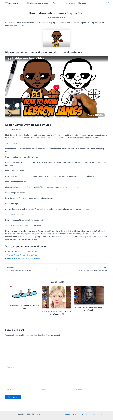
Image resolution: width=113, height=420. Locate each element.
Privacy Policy (77, 414)
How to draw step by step (37, 3)
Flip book (82, 3)
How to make (70, 3)
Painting (56, 3)
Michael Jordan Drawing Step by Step (22, 255)
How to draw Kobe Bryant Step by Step (22, 251)
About (67, 414)
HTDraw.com (11, 3)
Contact (100, 414)
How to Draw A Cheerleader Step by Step (23, 259)
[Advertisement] (56, 351)
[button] (49, 3)
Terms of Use (90, 414)
